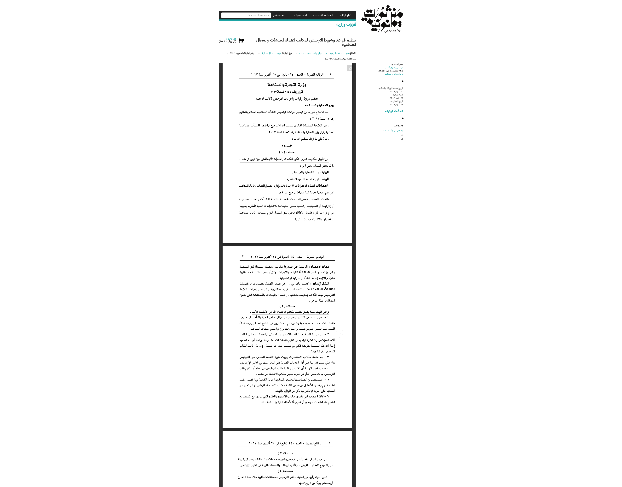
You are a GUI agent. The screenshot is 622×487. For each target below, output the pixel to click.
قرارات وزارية (267, 53)
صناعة (386, 130)
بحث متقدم (278, 15)
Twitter (402, 139)
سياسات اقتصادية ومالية (337, 53)
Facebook (402, 136)
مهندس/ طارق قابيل (394, 67)
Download (231, 39)
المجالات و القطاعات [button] (323, 15)
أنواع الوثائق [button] (345, 15)
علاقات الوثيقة (394, 111)
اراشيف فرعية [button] (302, 15)
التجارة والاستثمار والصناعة (311, 53)
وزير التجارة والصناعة (394, 74)
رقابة (393, 130)
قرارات (278, 53)
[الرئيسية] (382, 19)
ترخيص (400, 130)
